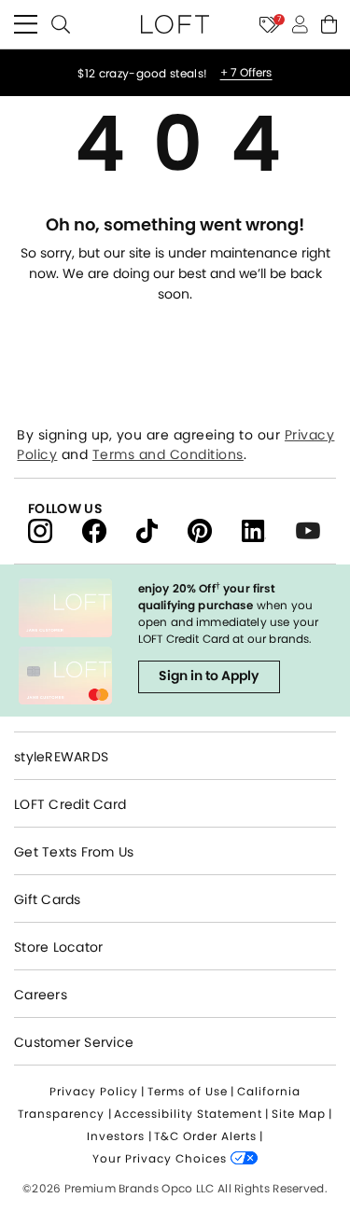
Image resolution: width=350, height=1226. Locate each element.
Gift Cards (47, 899)
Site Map (299, 1114)
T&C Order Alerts (205, 1136)
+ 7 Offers (246, 72)
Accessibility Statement (188, 1114)
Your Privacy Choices (161, 1158)
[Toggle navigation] (25, 24)
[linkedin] (269, 529)
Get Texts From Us (73, 852)
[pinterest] (215, 529)
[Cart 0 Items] (329, 24)
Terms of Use (187, 1091)
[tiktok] (162, 529)
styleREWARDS (61, 756)
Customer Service (73, 1042)
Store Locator (58, 947)
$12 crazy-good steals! (143, 73)
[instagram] (55, 529)
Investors (116, 1136)
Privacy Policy (93, 1091)
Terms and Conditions (168, 454)
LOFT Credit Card (70, 804)
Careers (40, 994)
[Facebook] (109, 529)
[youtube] (315, 529)
